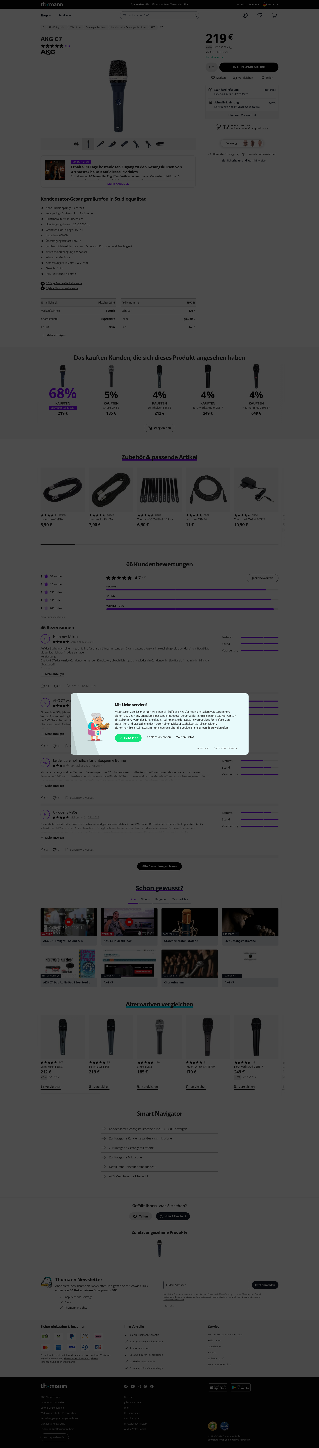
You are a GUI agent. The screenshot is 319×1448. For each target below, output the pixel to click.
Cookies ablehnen (159, 737)
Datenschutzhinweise (225, 748)
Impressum (203, 748)
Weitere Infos (185, 737)
